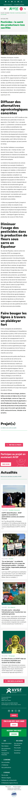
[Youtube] (11, 1)
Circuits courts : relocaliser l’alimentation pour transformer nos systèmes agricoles (14, 612)
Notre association (6, 743)
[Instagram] (15, 1)
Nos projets (17, 747)
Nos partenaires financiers (5, 749)
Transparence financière (5, 753)
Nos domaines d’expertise (18, 744)
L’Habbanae (4, 765)
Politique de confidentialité (9, 780)
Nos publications (6, 767)
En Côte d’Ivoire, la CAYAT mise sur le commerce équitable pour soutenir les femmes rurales (14, 660)
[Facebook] (5, 1)
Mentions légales (6, 777)
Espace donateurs (8, 4)
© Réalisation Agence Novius (9, 783)
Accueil (2, 12)
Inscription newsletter (19, 4)
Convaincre (17, 750)
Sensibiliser (17, 753)
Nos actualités (5, 762)
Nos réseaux (4, 746)
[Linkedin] (18, 1)
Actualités (7, 12)
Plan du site (4, 775)
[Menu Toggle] (5, 8)
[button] (25, 9)
